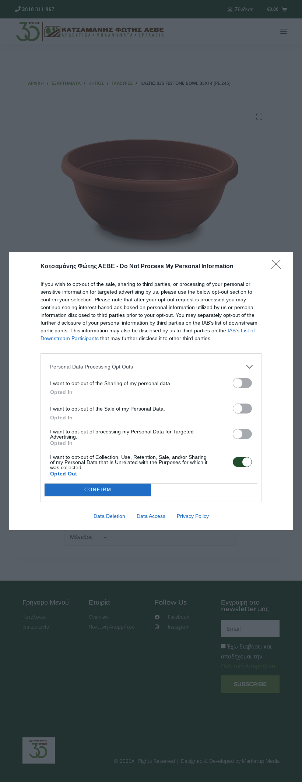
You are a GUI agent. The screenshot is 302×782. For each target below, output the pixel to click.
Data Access (151, 516)
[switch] (242, 383)
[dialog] (151, 391)
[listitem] (151, 367)
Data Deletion (109, 516)
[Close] (278, 267)
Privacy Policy (193, 516)
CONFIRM (98, 489)
